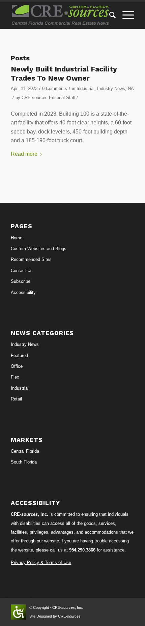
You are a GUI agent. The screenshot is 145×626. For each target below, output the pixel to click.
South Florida (24, 462)
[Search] (109, 15)
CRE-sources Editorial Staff (49, 97)
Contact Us (22, 270)
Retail (16, 398)
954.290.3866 (82, 550)
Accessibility (23, 292)
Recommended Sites (31, 259)
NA (131, 88)
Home (16, 237)
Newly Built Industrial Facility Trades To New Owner (64, 73)
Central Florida (25, 451)
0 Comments (54, 88)
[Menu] (125, 15)
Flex (15, 377)
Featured (19, 355)
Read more (24, 154)
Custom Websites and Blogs (38, 248)
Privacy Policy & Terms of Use (41, 562)
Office (17, 366)
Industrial (85, 88)
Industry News (111, 88)
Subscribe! (21, 281)
